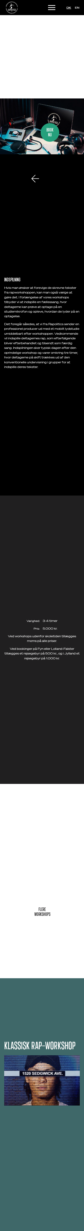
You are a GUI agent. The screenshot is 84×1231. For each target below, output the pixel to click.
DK (68, 7)
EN (77, 7)
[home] (9, 7)
